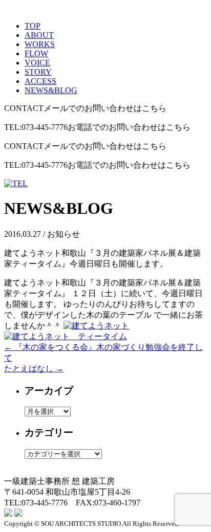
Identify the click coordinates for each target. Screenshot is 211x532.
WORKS (40, 44)
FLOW (36, 53)
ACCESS (40, 81)
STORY (38, 72)
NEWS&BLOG (51, 90)
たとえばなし (34, 368)
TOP (32, 25)
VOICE (37, 62)
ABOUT (39, 35)
